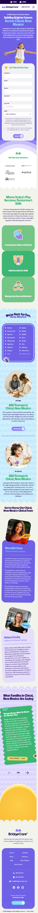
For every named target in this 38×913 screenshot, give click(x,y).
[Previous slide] (9, 773)
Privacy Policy (19, 124)
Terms (24, 124)
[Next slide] (27, 773)
